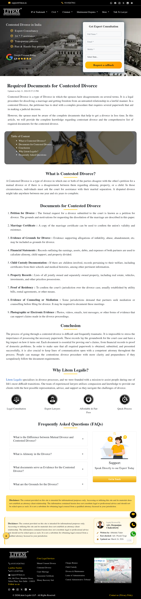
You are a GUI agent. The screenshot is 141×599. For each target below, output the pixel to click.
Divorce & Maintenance (75, 571)
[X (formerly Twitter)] (123, 2)
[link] (19, 2)
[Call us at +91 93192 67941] (133, 525)
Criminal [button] (67, 11)
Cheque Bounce (72, 563)
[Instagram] (119, 2)
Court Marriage (43, 571)
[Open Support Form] (133, 515)
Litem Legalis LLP (27, 595)
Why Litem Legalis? (28, 151)
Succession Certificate (45, 575)
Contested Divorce (44, 567)
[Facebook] (115, 2)
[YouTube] (132, 2)
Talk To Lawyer (120, 11)
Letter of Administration (75, 575)
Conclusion (24, 147)
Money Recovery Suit (45, 580)
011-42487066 (16, 571)
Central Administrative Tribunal (78, 579)
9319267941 (69, 2)
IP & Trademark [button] (38, 11)
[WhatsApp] (111, 2)
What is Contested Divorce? (32, 140)
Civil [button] (54, 11)
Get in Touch (115, 479)
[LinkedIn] (128, 2)
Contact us (114, 595)
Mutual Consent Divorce (46, 563)
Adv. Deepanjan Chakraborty (113, 526)
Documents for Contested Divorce (35, 144)
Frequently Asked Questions (32, 154)
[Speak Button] (6, 535)
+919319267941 (17, 563)
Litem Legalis (14, 379)
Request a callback (103, 65)
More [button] (104, 11)
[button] (132, 10)
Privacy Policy (126, 595)
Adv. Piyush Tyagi (119, 535)
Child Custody (71, 567)
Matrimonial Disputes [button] (86, 11)
